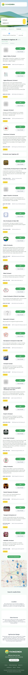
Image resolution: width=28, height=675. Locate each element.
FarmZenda (3, 29)
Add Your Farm (14, 660)
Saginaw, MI (11, 29)
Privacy (18, 667)
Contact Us (9, 667)
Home (6, 665)
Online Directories (13, 665)
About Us (20, 665)
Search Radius (5, 43)
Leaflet (15, 586)
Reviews (12, 43)
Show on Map (5, 41)
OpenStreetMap (19, 586)
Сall (20, 48)
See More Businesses (14, 556)
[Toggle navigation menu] (24, 4)
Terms (14, 667)
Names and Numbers (17, 671)
